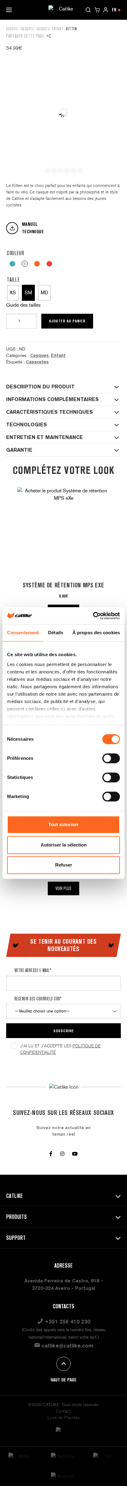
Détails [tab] (55, 632)
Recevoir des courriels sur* (38, 998)
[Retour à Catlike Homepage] (63, 9)
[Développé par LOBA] (63, 1433)
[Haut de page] (63, 1364)
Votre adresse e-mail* (32, 970)
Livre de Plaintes (63, 1417)
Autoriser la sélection (64, 844)
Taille (13, 279)
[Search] (88, 9)
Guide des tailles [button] (23, 305)
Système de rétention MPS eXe (63, 585)
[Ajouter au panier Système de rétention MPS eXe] (63, 533)
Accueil (12, 28)
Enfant (57, 28)
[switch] (111, 758)
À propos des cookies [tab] (96, 632)
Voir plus (63, 888)
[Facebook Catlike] (50, 1154)
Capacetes (37, 361)
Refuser (63, 864)
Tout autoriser (63, 824)
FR (116, 10)
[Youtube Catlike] (75, 1154)
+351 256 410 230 (63, 1329)
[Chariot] (97, 9)
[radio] (12, 264)
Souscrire (63, 1030)
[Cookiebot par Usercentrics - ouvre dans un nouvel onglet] (93, 616)
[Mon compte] (105, 9)
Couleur (15, 253)
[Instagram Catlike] (62, 1154)
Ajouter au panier (67, 320)
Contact (63, 1411)
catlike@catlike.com (66, 1345)
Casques (27, 28)
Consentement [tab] (23, 632)
